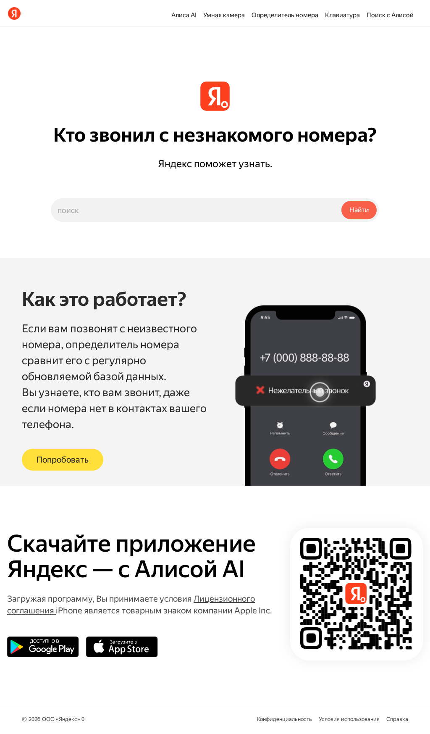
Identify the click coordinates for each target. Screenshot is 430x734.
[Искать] (359, 210)
